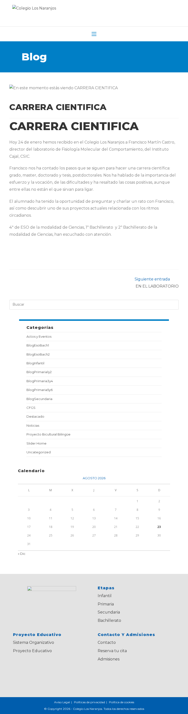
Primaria (106, 604)
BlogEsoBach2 (38, 354)
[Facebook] (120, 675)
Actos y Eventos (38, 336)
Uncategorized (38, 452)
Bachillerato (109, 620)
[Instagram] (135, 675)
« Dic (21, 554)
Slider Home (36, 443)
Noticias (32, 425)
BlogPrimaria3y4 (39, 381)
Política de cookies (121, 702)
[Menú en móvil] (94, 34)
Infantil (105, 595)
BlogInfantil (35, 363)
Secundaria (109, 612)
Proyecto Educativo (32, 650)
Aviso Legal (62, 702)
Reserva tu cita (112, 650)
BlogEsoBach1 (37, 345)
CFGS (30, 408)
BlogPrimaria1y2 (39, 372)
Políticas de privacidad (89, 702)
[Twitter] (105, 675)
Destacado (35, 416)
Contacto (107, 642)
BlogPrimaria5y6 (39, 390)
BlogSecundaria (39, 399)
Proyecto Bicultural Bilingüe (48, 434)
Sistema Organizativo (33, 642)
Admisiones (108, 659)
